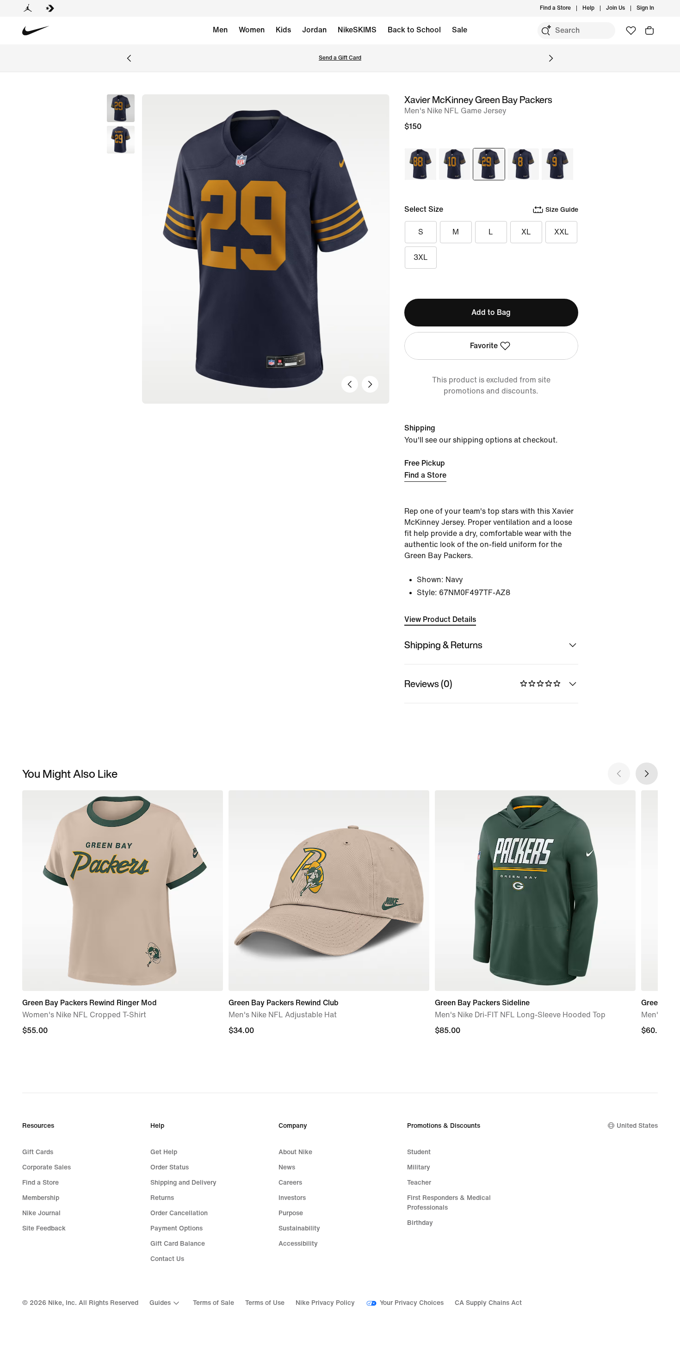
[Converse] (50, 8)
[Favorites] (631, 30)
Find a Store (425, 475)
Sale (459, 30)
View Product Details (440, 619)
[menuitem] (597, 8)
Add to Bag (491, 312)
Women (252, 30)
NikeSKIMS (357, 30)
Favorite (484, 346)
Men (220, 30)
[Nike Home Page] (35, 30)
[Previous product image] (349, 384)
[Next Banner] (551, 58)
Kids (283, 30)
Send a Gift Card (340, 58)
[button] (121, 140)
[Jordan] (27, 8)
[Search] (546, 30)
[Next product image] (370, 384)
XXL (561, 232)
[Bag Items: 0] (649, 30)
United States (637, 1125)
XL (526, 232)
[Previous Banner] (129, 58)
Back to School (414, 30)
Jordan (314, 30)
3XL (421, 257)
